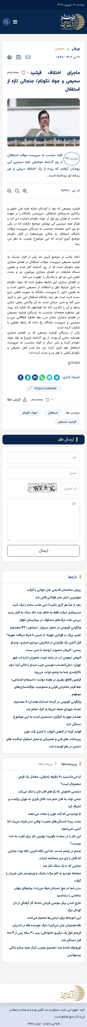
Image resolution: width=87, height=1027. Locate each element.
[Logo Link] (72, 22)
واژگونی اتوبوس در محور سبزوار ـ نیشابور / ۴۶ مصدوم (45, 627)
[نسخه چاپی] (9, 57)
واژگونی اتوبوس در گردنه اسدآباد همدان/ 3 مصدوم (47, 702)
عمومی (59, 48)
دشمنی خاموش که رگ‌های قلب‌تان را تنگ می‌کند (49, 791)
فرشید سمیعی (67, 421)
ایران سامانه (34, 1023)
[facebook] (20, 377)
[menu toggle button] (15, 21)
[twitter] (49, 377)
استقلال (53, 412)
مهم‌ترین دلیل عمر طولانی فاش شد (58, 597)
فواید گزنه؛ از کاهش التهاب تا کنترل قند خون (52, 731)
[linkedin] (35, 377)
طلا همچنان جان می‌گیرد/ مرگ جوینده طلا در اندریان (47, 925)
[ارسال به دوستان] (27, 57)
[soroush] (28, 377)
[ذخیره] (18, 57)
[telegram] (57, 377)
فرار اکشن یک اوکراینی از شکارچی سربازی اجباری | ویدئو (46, 642)
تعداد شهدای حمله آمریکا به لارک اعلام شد (53, 709)
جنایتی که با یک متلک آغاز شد (62, 866)
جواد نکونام (29, 412)
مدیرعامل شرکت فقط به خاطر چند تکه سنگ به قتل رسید (44, 612)
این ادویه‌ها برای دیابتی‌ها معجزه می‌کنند (54, 918)
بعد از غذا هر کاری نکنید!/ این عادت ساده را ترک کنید (47, 605)
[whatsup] (42, 377)
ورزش (75, 48)
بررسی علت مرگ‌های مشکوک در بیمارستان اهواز (50, 620)
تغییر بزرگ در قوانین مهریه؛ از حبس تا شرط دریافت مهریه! (44, 635)
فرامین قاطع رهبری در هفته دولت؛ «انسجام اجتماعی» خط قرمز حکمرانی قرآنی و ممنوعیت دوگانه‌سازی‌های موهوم (46, 687)
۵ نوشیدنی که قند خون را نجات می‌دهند (54, 814)
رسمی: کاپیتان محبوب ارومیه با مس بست (53, 650)
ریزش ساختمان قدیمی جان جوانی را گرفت (54, 590)
